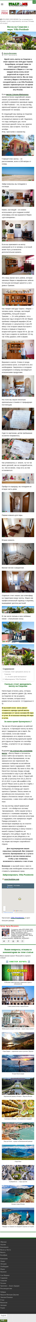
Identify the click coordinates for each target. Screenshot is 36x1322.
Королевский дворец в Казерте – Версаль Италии (18, 1096)
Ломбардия (4, 1266)
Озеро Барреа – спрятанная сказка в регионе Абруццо (18, 1051)
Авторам (3, 1305)
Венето (2, 1252)
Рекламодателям (6, 1288)
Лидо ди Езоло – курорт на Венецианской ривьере (18, 1141)
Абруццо (3, 1242)
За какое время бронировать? (17, 676)
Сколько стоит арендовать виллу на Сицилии (17, 673)
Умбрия (3, 1292)
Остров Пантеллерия (18, 1073)
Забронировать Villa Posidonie (15, 679)
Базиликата (4, 1247)
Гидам (2, 1308)
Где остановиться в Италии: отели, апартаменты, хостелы (16, 20)
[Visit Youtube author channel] (13, 941)
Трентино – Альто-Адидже (9, 1286)
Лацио (2, 1261)
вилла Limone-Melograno (17, 94)
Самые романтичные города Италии (18, 1006)
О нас (2, 1300)
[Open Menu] (2, 4)
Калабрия (3, 1255)
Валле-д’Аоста (5, 1250)
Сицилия (3, 1280)
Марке (2, 1269)
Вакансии (3, 1302)
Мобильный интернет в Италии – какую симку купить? (18, 1029)
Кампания (4, 1258)
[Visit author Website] (4, 941)
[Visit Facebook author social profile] (8, 941)
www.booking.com (11, 879)
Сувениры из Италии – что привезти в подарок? (18, 1119)
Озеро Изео (18, 1161)
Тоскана (3, 1283)
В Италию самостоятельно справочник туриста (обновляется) (18, 983)
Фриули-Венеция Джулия (9, 1295)
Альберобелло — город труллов (18, 1181)
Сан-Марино (4, 1275)
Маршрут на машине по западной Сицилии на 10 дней (18, 1226)
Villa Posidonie (18, 918)
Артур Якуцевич (10, 53)
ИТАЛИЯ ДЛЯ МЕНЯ (10, 19)
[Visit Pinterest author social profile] (18, 941)
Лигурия (3, 1264)
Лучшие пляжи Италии (18, 1204)
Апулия (3, 1244)
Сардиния (3, 1278)
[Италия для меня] (18, 5)
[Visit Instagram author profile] (22, 941)
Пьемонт (3, 1272)
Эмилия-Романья (6, 1297)
